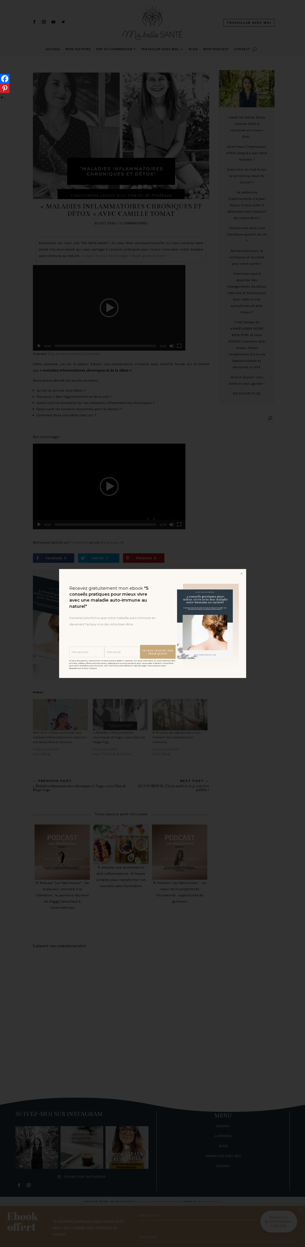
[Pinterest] (5, 88)
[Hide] (2, 97)
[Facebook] (5, 78)
